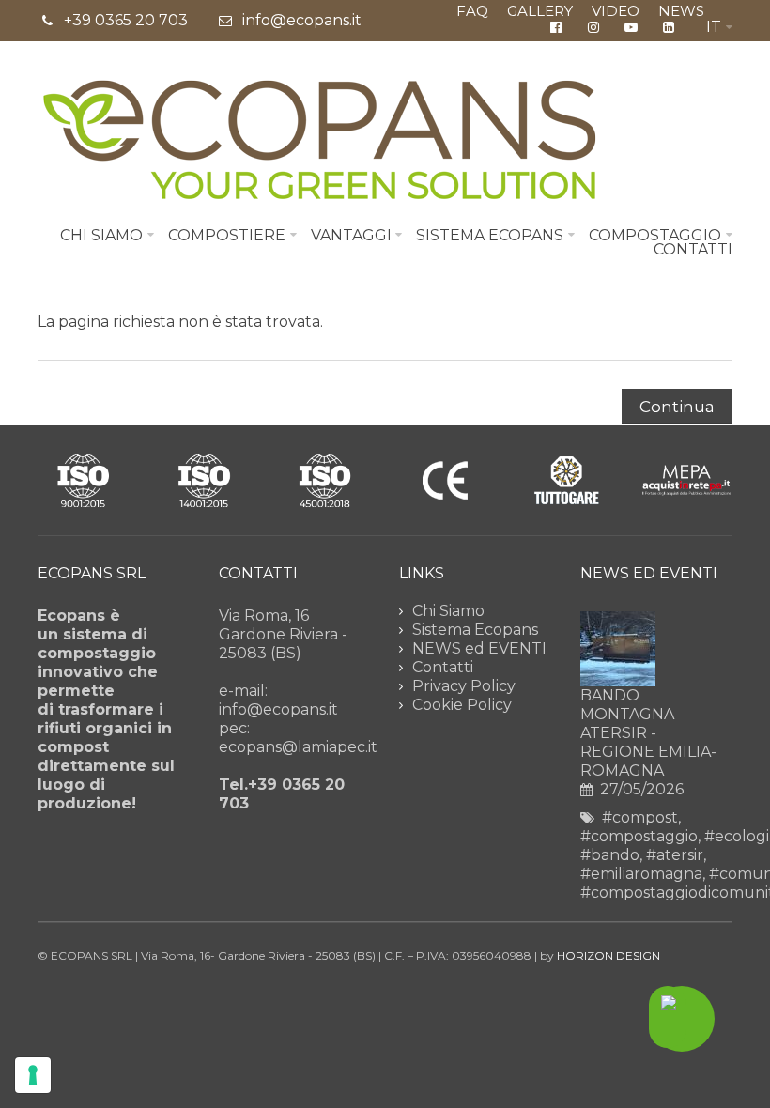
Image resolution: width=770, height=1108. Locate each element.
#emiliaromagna (641, 874)
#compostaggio (639, 836)
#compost (640, 817)
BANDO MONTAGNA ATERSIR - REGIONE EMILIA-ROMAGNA (648, 732)
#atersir (674, 855)
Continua (677, 406)
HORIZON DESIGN (608, 955)
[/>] (617, 648)
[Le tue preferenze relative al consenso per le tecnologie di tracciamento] (33, 1075)
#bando (609, 855)
